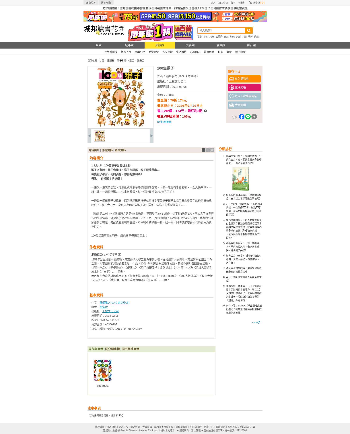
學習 (229, 51)
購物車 (258, 2)
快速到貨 (106, 2)
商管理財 (154, 51)
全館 (99, 45)
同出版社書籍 (130, 349)
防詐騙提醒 (196, 426)
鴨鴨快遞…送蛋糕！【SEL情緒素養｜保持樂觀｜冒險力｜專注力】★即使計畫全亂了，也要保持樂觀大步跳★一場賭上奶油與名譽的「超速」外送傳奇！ (244, 293)
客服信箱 (220, 426)
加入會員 (223, 2)
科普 (220, 51)
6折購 (241, 2)
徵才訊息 (111, 426)
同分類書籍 (112, 349)
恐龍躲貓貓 (103, 386)
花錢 (256, 36)
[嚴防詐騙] (175, 10)
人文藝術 (167, 51)
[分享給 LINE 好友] (248, 117)
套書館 (190, 45)
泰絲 (226, 36)
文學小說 (140, 51)
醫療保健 (209, 51)
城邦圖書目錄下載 (163, 426)
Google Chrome (128, 430)
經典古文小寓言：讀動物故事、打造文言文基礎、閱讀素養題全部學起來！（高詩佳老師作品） (244, 159)
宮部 (199, 36)
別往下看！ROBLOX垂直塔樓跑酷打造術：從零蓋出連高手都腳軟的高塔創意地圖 (244, 309)
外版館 (159, 45)
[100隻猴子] (99, 140)
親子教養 (240, 51)
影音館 (251, 45)
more (254, 322)
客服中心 (208, 426)
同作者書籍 (96, 349)
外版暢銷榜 (110, 51)
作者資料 (107, 150)
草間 (205, 36)
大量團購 (147, 426)
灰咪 (232, 36)
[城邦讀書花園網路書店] (104, 41)
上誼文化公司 (177, 81)
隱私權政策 (181, 426)
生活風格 (181, 51)
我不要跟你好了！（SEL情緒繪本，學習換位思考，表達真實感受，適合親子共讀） (242, 247)
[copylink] (254, 117)
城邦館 (129, 45)
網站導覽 (135, 426)
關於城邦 (99, 426)
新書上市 (126, 51)
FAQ (120, 415)
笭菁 (250, 36)
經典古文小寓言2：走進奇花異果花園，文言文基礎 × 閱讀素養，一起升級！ (244, 259)
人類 (244, 36)
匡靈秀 (219, 36)
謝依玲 (104, 306)
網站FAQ (123, 426)
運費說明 (91, 2)
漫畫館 (220, 45)
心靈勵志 (195, 51)
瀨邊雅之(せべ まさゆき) (182, 76)
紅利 (233, 2)
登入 (213, 2)
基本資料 (120, 150)
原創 (238, 36)
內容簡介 (94, 150)
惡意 (211, 36)
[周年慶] (175, 21)
